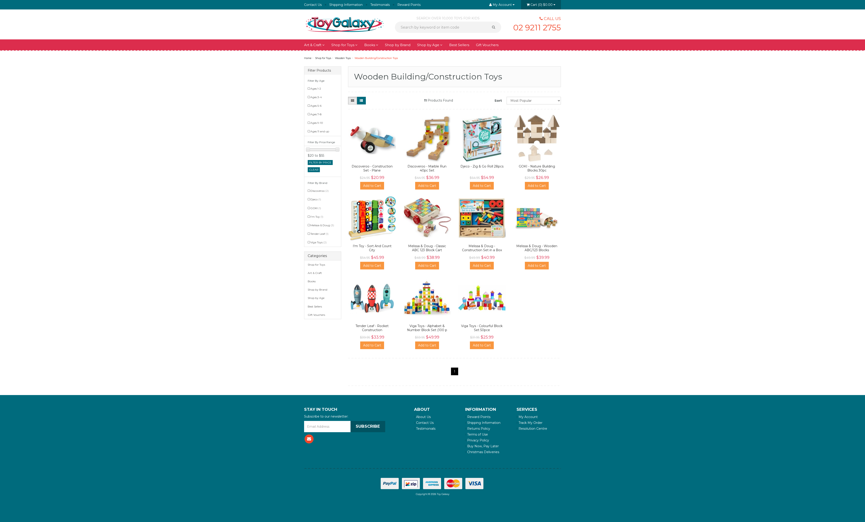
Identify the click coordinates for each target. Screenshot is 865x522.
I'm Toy (316, 216)
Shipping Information (346, 5)
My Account (528, 417)
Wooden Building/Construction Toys (376, 58)
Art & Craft (313, 45)
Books (370, 45)
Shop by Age (316, 298)
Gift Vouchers (487, 45)
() (541, 5)
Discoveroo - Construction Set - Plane (372, 168)
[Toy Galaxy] (344, 24)
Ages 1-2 (315, 88)
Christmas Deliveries (482, 452)
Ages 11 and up (319, 131)
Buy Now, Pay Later (482, 446)
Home (307, 58)
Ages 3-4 (316, 97)
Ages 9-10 (316, 122)
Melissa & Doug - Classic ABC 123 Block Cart (427, 248)
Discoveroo (319, 190)
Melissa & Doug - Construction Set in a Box (482, 248)
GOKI (315, 208)
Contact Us (313, 5)
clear (314, 169)
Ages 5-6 (315, 105)
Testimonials (380, 5)
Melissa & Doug (322, 225)
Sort (498, 101)
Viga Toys (318, 242)
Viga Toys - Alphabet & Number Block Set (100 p (427, 328)
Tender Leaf (319, 233)
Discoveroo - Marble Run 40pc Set (426, 168)
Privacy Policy (477, 440)
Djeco (315, 199)
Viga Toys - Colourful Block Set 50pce (482, 328)
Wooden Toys (343, 58)
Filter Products (319, 70)
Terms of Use (477, 434)
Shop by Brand (397, 45)
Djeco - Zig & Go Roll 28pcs (481, 166)
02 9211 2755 (537, 27)
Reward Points (409, 5)
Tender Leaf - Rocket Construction (372, 328)
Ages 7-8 (316, 114)
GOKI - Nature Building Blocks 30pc (537, 168)
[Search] (495, 27)
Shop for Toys (343, 45)
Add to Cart (372, 186)
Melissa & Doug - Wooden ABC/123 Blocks (536, 248)
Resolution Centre (532, 429)
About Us (423, 417)
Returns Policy (478, 429)
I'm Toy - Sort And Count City (372, 248)
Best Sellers (459, 45)
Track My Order (530, 423)
